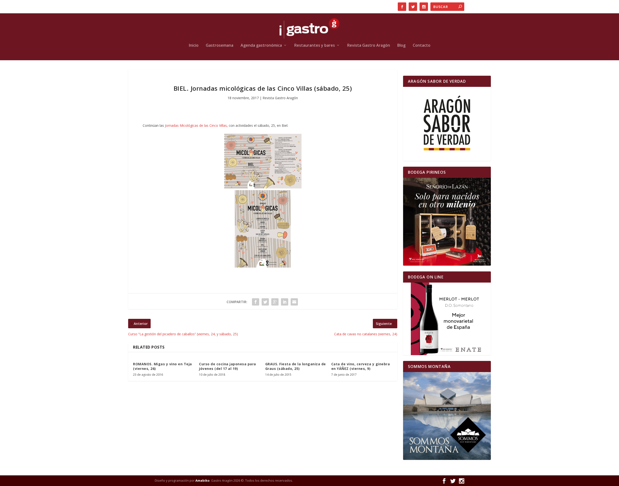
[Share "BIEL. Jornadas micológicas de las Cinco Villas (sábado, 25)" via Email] (294, 302)
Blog (401, 45)
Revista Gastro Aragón (368, 45)
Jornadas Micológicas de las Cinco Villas (196, 125)
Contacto (421, 45)
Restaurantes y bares (314, 45)
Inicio (194, 45)
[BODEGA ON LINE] (447, 319)
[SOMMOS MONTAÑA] (447, 416)
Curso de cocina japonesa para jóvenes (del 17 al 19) (227, 366)
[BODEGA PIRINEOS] (447, 222)
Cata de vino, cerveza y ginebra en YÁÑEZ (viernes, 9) (360, 366)
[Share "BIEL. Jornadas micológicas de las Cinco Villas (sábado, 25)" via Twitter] (265, 302)
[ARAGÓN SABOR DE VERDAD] (447, 124)
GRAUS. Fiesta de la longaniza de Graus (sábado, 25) (295, 366)
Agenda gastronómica (261, 45)
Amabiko (202, 480)
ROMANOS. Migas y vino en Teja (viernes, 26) (162, 366)
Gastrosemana (219, 45)
